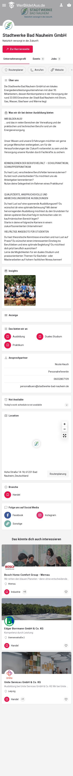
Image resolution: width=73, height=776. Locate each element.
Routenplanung (58, 474)
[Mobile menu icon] (4, 5)
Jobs (55, 58)
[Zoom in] (64, 424)
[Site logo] (27, 5)
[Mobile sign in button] (61, 5)
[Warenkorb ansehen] (69, 5)
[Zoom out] (64, 429)
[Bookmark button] (66, 592)
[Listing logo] (8, 26)
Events (38, 58)
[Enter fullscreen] (64, 435)
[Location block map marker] (36, 443)
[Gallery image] (20, 290)
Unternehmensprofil (14, 58)
